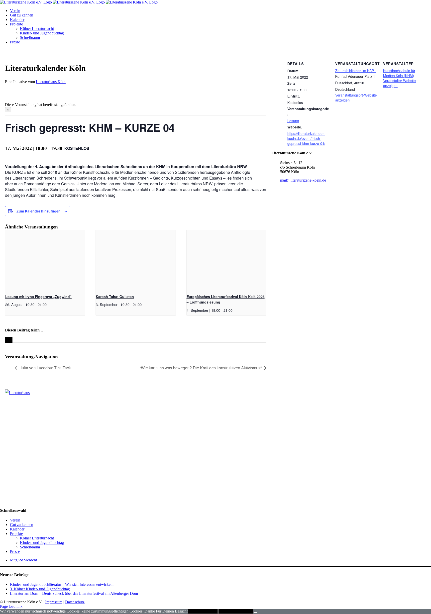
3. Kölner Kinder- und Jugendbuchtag (40, 589)
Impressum (53, 602)
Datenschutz (75, 602)
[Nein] (255, 612)
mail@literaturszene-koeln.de (303, 180)
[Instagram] (8, 406)
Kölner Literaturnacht (37, 538)
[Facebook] (2, 406)
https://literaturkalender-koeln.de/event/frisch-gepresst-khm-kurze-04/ (306, 138)
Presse (15, 551)
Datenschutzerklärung (235, 611)
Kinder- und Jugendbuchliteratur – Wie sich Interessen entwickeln (61, 584)
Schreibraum (30, 547)
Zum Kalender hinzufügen (38, 210)
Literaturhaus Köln (51, 82)
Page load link (11, 606)
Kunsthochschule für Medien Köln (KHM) (399, 73)
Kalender (17, 529)
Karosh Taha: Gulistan (115, 296)
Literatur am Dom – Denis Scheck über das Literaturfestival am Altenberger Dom (74, 593)
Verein (15, 520)
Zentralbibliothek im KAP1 (355, 70)
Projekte (16, 533)
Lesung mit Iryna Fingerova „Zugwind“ (38, 296)
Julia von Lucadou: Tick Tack (45, 368)
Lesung (293, 120)
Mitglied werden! (23, 560)
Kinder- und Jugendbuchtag (42, 542)
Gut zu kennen (21, 524)
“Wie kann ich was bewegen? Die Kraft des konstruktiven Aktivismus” (201, 368)
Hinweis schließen (203, 611)
